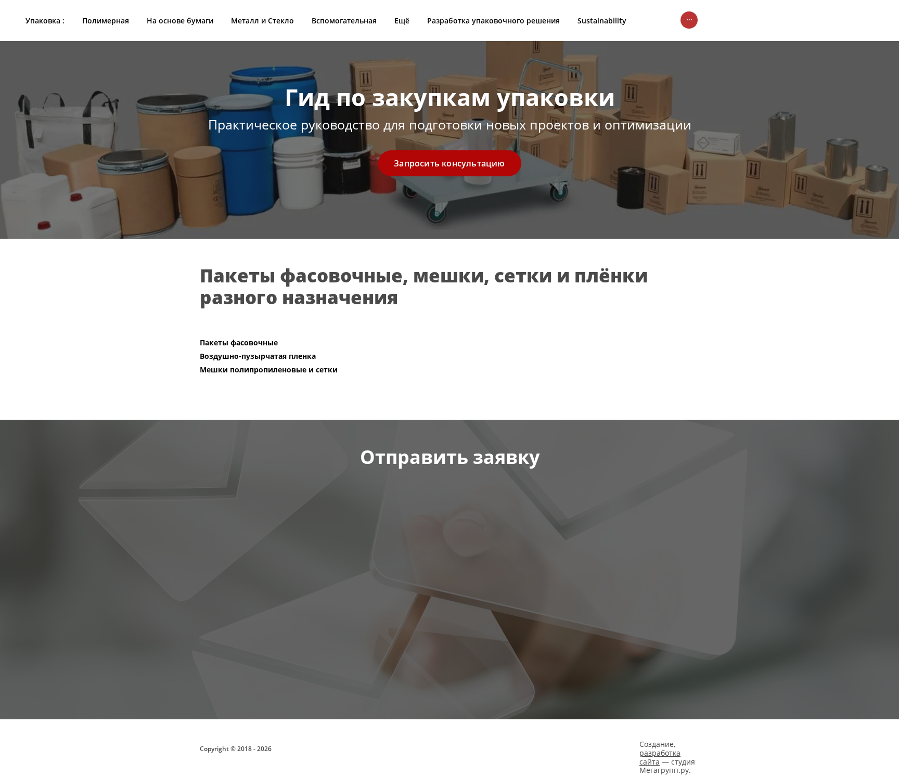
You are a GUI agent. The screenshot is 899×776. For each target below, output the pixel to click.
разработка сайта (659, 757)
